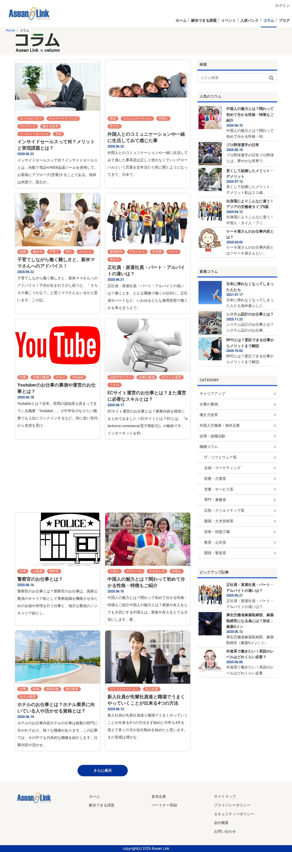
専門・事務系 (215, 500)
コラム (268, 20)
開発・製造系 (215, 553)
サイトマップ (225, 796)
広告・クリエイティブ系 (224, 510)
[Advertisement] (189, 42)
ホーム (181, 20)
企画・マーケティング (222, 468)
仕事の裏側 (209, 404)
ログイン (282, 5)
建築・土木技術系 (218, 521)
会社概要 (221, 823)
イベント (228, 20)
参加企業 (158, 796)
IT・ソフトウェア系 (220, 457)
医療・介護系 (215, 478)
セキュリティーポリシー (234, 814)
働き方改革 (209, 415)
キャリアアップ (212, 393)
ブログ (284, 20)
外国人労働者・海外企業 (220, 425)
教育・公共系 (215, 542)
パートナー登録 (164, 805)
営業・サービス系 (218, 489)
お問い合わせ (225, 831)
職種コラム (209, 446)
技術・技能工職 (217, 532)
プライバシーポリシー (232, 805)
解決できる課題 (204, 20)
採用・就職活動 (212, 436)
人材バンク (249, 20)
